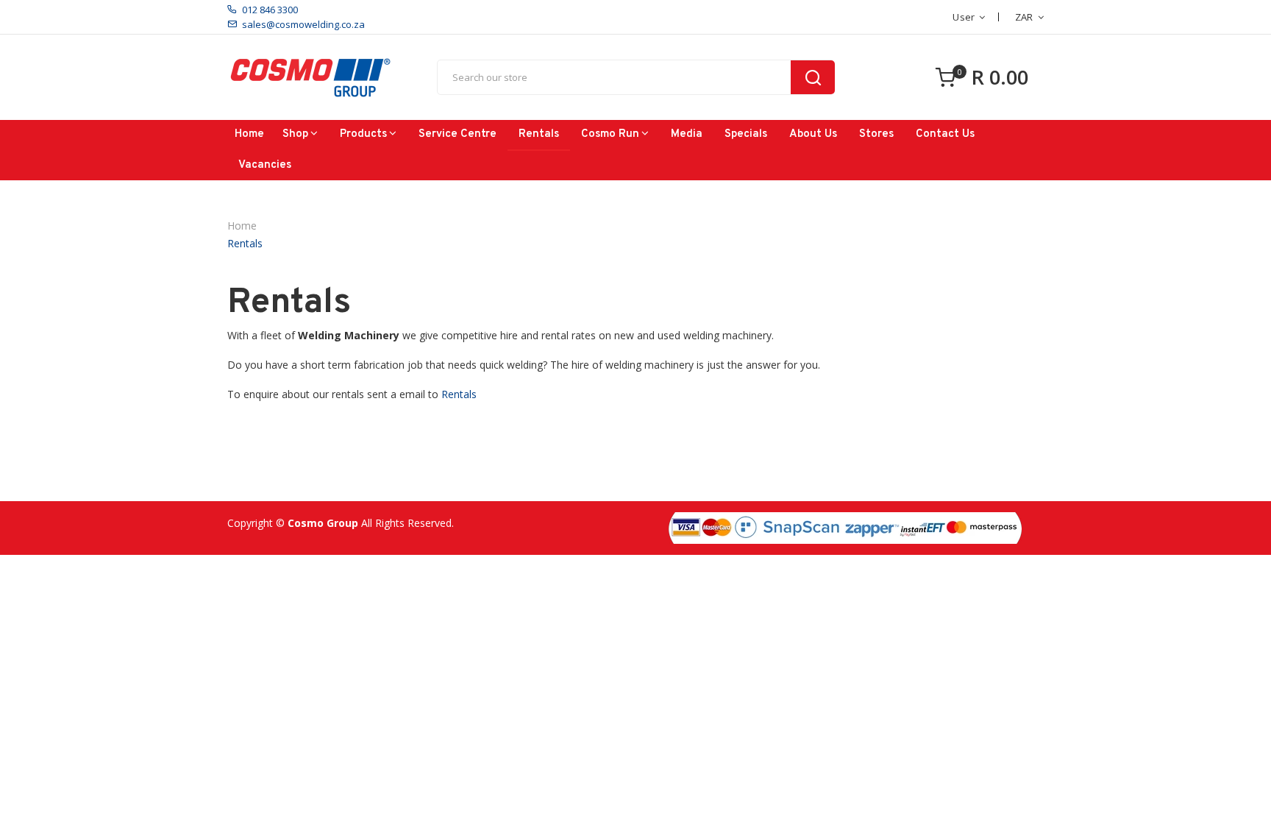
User (964, 17)
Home (249, 134)
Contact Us (945, 134)
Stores (876, 134)
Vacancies (264, 165)
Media (686, 134)
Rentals (539, 134)
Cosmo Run (610, 134)
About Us (813, 134)
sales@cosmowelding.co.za (303, 24)
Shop (295, 134)
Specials (745, 134)
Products (363, 134)
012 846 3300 (270, 9)
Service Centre (457, 134)
